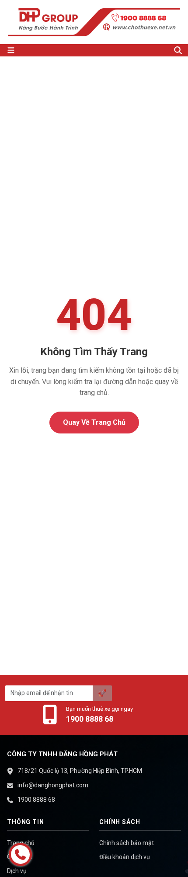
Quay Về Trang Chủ (94, 422)
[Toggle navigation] (85, 50)
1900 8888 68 (89, 718)
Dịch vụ (17, 870)
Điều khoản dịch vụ (124, 856)
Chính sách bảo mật (126, 842)
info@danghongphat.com (52, 785)
